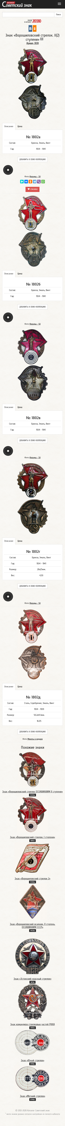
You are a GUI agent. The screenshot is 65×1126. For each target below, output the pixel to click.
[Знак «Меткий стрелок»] (32, 1078)
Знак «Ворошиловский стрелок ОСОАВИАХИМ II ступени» (32, 791)
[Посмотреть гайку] (8, 169)
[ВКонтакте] (26, 181)
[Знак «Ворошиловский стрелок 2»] (32, 858)
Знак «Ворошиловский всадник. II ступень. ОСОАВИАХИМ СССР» (32, 926)
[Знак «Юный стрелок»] (32, 1042)
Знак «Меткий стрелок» (32, 1096)
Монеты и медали (35, 739)
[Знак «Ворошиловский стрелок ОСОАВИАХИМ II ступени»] (32, 769)
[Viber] (39, 181)
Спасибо (33, 189)
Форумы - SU (35, 176)
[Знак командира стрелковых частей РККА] (32, 1001)
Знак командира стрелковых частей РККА (32, 1024)
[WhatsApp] (43, 181)
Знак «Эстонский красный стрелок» (32, 978)
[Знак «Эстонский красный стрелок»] (32, 956)
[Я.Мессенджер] (22, 181)
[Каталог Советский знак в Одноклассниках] (34, 28)
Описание (8, 126)
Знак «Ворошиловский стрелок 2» (32, 878)
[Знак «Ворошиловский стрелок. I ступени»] (32, 814)
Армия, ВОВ (32, 43)
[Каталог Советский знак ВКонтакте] (30, 28)
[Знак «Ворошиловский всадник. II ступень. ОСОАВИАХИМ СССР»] (32, 901)
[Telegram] (34, 181)
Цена (20, 126)
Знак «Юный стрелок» (32, 1060)
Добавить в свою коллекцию (33, 159)
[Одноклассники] (30, 181)
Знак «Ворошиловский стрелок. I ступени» (32, 837)
